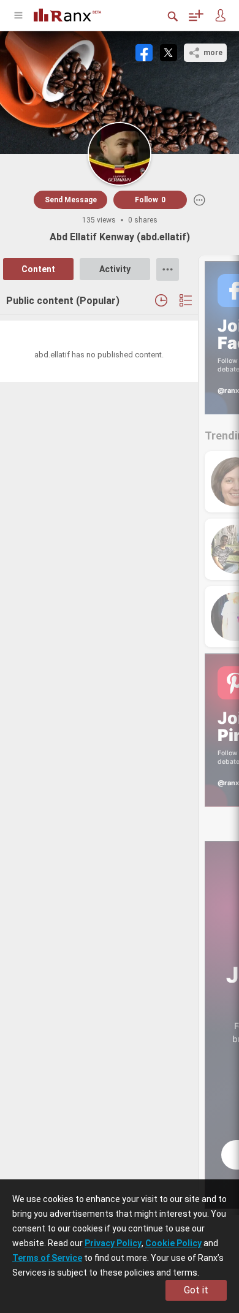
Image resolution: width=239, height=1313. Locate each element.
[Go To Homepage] (77, 14)
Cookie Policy (173, 1243)
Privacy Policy (113, 1243)
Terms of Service (47, 1258)
